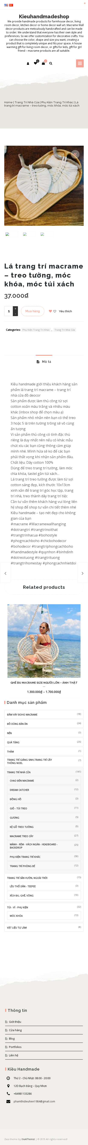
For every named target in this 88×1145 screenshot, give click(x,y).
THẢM (10, 751)
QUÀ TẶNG (13, 742)
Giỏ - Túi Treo (18, 808)
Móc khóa (16, 915)
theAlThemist (28, 1139)
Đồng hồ (15, 799)
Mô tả (46, 361)
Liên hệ (13, 1055)
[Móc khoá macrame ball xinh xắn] (5, 572)
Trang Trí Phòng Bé (22, 866)
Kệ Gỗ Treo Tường (22, 826)
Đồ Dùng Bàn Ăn (17, 723)
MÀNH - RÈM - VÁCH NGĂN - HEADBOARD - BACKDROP (34, 846)
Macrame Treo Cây (21, 836)
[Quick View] (58, 691)
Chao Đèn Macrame (22, 780)
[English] (6, 5)
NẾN (9, 733)
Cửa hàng (15, 1030)
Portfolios (15, 1047)
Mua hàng (32, 311)
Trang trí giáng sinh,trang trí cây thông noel (29, 761)
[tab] (44, 361)
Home (8, 102)
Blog (12, 1038)
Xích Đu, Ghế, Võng (22, 895)
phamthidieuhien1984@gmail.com (34, 1101)
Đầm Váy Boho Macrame (22, 714)
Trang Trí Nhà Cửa (27, 102)
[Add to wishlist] (65, 691)
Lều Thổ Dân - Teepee (23, 886)
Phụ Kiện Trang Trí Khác (57, 102)
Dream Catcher (19, 789)
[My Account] (28, 63)
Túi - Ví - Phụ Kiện (17, 907)
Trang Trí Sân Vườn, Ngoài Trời (27, 877)
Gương (14, 817)
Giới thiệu (15, 1022)
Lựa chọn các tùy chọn (36, 691)
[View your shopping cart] (43, 63)
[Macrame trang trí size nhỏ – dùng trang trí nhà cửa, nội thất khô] (82, 572)
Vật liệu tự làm (17, 927)
